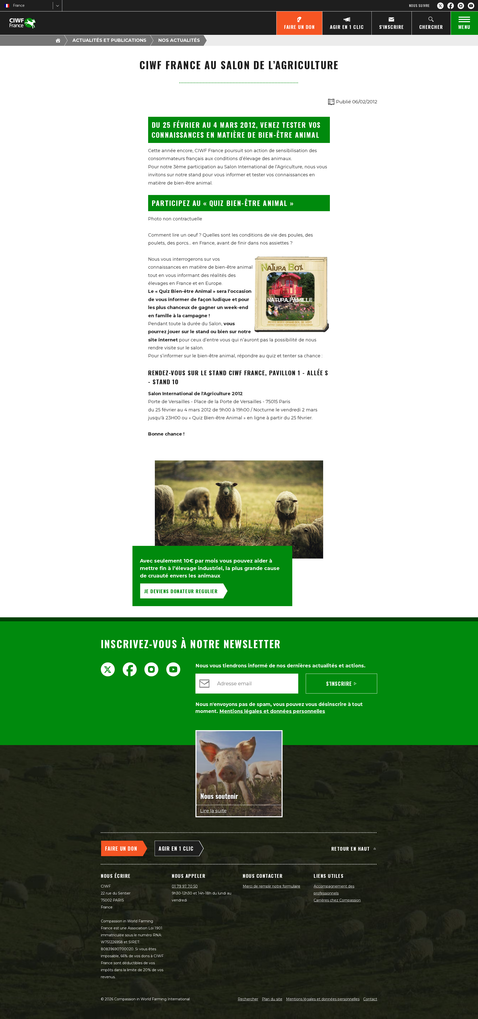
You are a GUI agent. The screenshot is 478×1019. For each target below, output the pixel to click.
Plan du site (272, 999)
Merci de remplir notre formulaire (271, 886)
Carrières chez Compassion (337, 900)
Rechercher (248, 999)
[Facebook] (450, 5)
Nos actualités (179, 40)
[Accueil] (58, 40)
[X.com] (440, 5)
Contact (370, 999)
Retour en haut (350, 848)
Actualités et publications (109, 40)
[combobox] (13, 5)
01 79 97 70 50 (185, 886)
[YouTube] (471, 5)
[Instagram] (461, 5)
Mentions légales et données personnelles (322, 999)
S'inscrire (339, 683)
